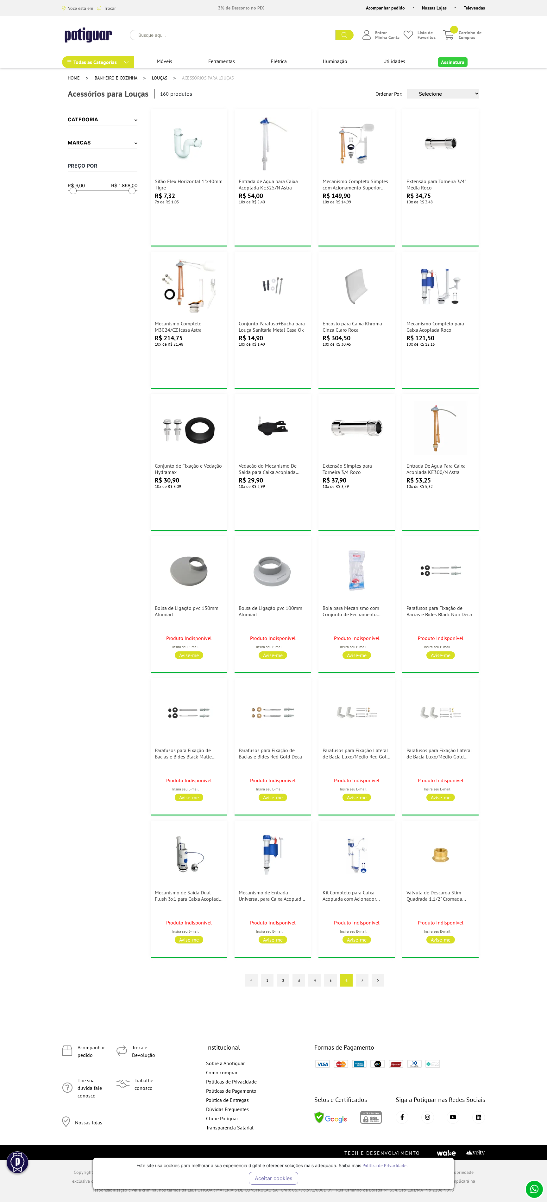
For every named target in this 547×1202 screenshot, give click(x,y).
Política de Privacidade (384, 1165)
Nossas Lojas (434, 8)
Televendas (474, 8)
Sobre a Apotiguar (225, 1063)
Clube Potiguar (222, 1118)
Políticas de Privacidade (231, 1081)
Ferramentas (221, 61)
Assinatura (452, 62)
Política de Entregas (227, 1100)
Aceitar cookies (273, 1178)
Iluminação (335, 61)
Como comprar (221, 1072)
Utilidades (394, 61)
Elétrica (279, 61)
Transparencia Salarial (230, 1127)
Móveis (164, 61)
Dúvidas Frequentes (227, 1109)
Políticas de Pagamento (231, 1091)
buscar (345, 35)
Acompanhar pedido (385, 8)
